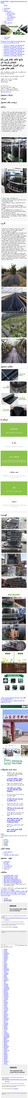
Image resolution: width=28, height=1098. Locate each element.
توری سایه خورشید (6, 891)
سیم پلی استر (10, 18)
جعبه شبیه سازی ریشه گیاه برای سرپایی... (15, 808)
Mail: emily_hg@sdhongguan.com (12, 879)
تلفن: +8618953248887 (6, 1)
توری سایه (9, 19)
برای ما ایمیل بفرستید (6, 91)
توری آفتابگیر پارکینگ (16, 891)
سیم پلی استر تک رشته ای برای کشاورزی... (15, 799)
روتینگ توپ (10, 15)
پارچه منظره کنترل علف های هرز (18, 892)
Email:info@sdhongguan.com (19, 1)
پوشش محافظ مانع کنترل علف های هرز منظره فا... (14, 779)
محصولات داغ (11, 889)
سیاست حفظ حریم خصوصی (11, 854)
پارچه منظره (10, 12)
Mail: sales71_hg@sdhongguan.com (13, 881)
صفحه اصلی (7, 8)
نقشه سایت (4, 889)
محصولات (6, 38)
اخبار (5, 21)
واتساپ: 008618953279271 (11, 877)
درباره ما (6, 9)
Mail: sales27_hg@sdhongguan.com (13, 882)
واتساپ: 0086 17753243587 (11, 875)
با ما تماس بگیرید (8, 22)
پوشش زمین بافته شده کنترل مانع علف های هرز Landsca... (14, 789)
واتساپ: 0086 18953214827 (11, 878)
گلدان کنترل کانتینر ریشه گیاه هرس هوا (14, 830)
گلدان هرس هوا (11, 14)
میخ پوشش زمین (11, 17)
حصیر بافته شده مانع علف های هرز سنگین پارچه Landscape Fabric (15, 820)
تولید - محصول (7, 11)
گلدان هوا (6, 863)
